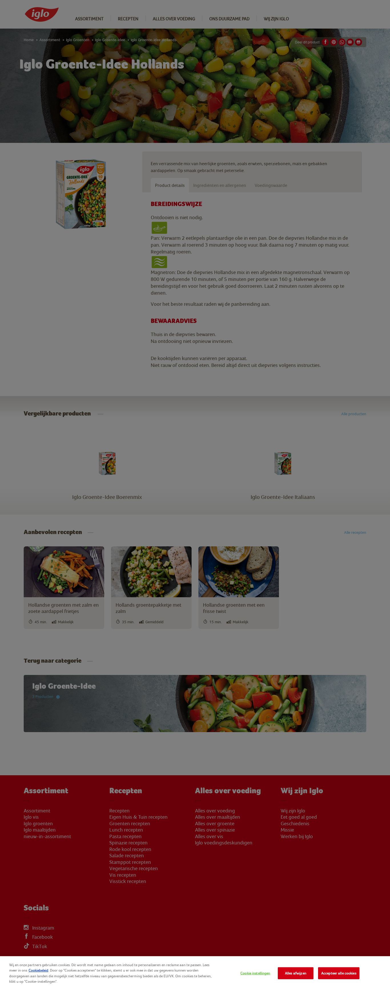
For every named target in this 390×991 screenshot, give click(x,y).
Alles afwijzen (295, 973)
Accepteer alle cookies (338, 973)
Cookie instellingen (255, 973)
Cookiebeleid (38, 970)
